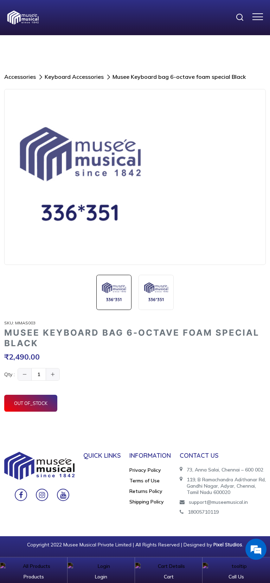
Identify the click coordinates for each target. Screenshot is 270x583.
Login (101, 577)
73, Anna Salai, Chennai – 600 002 (225, 470)
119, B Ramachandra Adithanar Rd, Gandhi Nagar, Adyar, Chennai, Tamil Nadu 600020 (226, 485)
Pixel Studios (227, 544)
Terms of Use (144, 480)
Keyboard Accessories (74, 76)
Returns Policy (145, 491)
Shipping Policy (146, 502)
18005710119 (203, 512)
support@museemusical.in (218, 502)
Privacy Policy (145, 470)
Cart (169, 577)
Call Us (236, 577)
